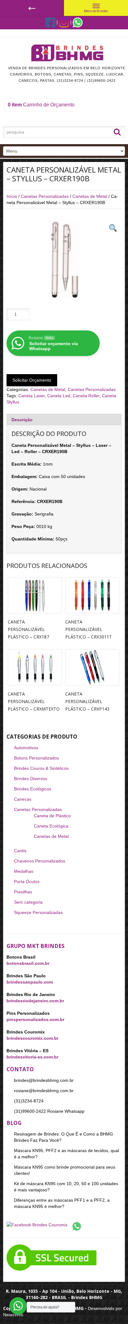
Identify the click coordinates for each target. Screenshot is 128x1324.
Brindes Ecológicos (32, 788)
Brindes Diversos (30, 778)
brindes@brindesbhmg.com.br (44, 1080)
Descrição (22, 419)
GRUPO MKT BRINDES (36, 946)
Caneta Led (58, 395)
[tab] (64, 419)
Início (12, 196)
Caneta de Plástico (52, 815)
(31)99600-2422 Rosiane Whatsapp (49, 1111)
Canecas (22, 799)
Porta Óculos (26, 881)
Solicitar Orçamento (31, 380)
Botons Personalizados (36, 757)
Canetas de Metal (89, 196)
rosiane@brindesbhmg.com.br (44, 1090)
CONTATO (20, 1069)
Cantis (20, 850)
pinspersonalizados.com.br (35, 1019)
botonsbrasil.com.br (28, 963)
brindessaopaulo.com (30, 982)
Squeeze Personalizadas (38, 912)
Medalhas (23, 871)
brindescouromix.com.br (32, 1038)
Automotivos (26, 747)
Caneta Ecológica (51, 825)
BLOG (14, 1122)
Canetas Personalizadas (45, 196)
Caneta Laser (31, 395)
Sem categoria (28, 902)
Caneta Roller (86, 395)
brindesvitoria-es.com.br (32, 1056)
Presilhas (23, 891)
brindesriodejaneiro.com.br (35, 1000)
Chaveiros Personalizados (39, 860)
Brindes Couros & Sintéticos (41, 768)
